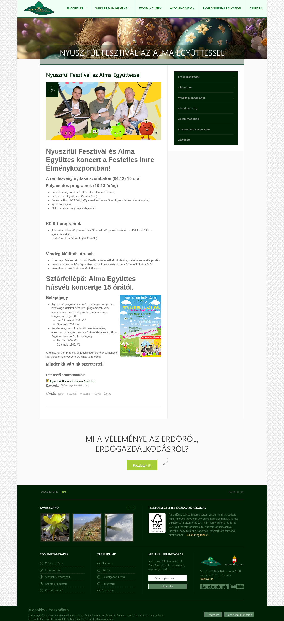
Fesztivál (72, 393)
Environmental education (222, 8)
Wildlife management (109, 11)
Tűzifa (106, 570)
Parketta (107, 563)
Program (85, 393)
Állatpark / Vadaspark (58, 577)
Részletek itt (142, 465)
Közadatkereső (54, 590)
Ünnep (107, 393)
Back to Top (236, 492)
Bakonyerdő (206, 579)
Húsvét (97, 393)
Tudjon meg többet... (197, 535)
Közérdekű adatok (56, 583)
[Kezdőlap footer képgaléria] (55, 541)
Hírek (61, 393)
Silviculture (72, 11)
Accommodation (182, 8)
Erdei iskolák (53, 570)
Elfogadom (213, 614)
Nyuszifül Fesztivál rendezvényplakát (72, 381)
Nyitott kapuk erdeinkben (75, 385)
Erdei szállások (54, 563)
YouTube (237, 586)
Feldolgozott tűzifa (113, 577)
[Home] (39, 8)
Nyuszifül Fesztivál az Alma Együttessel (93, 74)
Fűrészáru (108, 583)
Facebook (214, 586)
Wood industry (150, 8)
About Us (256, 8)
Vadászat (108, 590)
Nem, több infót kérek (239, 614)
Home (64, 492)
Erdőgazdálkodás (189, 76)
